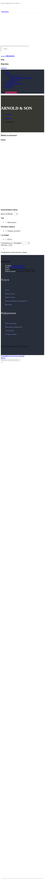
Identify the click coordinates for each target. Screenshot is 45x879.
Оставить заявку (11, 93)
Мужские (12, 222)
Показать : (4, 245)
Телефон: (8, 266)
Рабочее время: (10, 271)
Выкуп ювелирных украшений (20, 78)
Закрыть (4, 68)
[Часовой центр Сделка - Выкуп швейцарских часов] (16, 45)
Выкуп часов (14, 76)
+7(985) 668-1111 (17, 266)
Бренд (3, 214)
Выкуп (7, 74)
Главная (8, 114)
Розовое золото (14, 231)
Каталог (8, 118)
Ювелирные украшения (13, 83)
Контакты (5, 11)
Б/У (10, 239)
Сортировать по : (7, 243)
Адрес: (7, 269)
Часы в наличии (11, 82)
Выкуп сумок (14, 80)
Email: (7, 267)
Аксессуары (9, 85)
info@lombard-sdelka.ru (17, 267)
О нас (7, 72)
